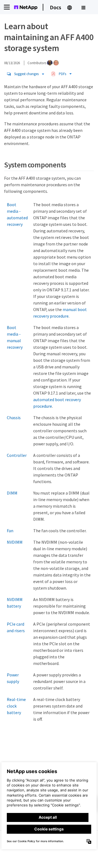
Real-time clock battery (16, 706)
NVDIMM (15, 542)
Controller (17, 455)
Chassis (14, 417)
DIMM (12, 493)
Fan (10, 530)
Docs (55, 7)
